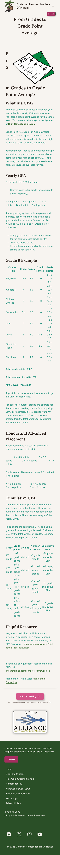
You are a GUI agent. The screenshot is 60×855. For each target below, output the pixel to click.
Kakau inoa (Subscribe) (18, 793)
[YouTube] (39, 834)
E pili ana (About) (15, 774)
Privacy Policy (13, 803)
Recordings (12, 798)
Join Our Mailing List (30, 696)
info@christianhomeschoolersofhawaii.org (28, 670)
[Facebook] (8, 834)
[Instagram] (29, 834)
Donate (51, 14)
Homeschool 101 (14, 783)
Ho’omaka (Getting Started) (20, 778)
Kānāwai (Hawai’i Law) (18, 788)
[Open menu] (53, 6)
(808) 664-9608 (12, 812)
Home (9, 769)
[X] (19, 834)
